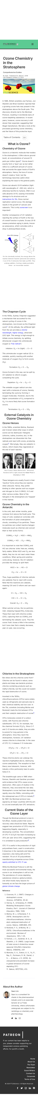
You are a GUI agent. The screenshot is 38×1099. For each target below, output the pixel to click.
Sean (6, 76)
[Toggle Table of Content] (23, 137)
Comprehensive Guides (12, 72)
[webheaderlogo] (10, 44)
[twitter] (12, 1018)
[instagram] (26, 1088)
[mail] (20, 1018)
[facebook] (18, 1088)
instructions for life (9, 199)
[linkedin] (16, 1018)
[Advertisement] (19, 20)
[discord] (34, 1088)
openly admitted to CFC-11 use (14, 862)
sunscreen (24, 207)
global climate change (11, 886)
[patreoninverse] (13, 1032)
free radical (15, 344)
